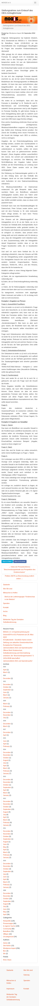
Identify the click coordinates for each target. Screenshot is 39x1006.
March (5, 672)
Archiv (5, 611)
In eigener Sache (9, 926)
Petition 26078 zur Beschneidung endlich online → (19, 577)
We (4, 953)
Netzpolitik (7, 921)
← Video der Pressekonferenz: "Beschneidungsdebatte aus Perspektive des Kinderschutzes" (19, 569)
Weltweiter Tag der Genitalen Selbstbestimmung (13, 621)
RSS (4, 960)
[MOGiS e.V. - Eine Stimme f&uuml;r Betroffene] (20, 19)
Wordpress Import (15, 33)
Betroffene (6, 931)
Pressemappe (8, 923)
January (6, 698)
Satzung (26, 975)
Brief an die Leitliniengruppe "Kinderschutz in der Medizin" (20, 598)
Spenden (6, 603)
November (6, 715)
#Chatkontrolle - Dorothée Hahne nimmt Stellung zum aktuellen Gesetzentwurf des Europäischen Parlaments (18, 642)
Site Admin (7, 945)
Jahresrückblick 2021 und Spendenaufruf (17, 661)
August (5, 760)
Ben (4, 951)
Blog (4, 615)
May (4, 847)
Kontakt (5, 607)
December (6, 678)
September (7, 690)
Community (7, 929)
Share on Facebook (19, 561)
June (5, 692)
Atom (9, 960)
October (6, 687)
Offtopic (5, 934)
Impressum (10, 989)
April (4, 670)
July (4, 717)
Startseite (6, 584)
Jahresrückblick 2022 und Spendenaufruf (17, 648)
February (6, 706)
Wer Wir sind (7, 589)
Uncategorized (8, 936)
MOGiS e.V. (6, 3)
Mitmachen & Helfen (10, 593)
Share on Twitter (7, 561)
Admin (5, 943)
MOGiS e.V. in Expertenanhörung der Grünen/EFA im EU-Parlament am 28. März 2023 (18, 634)
